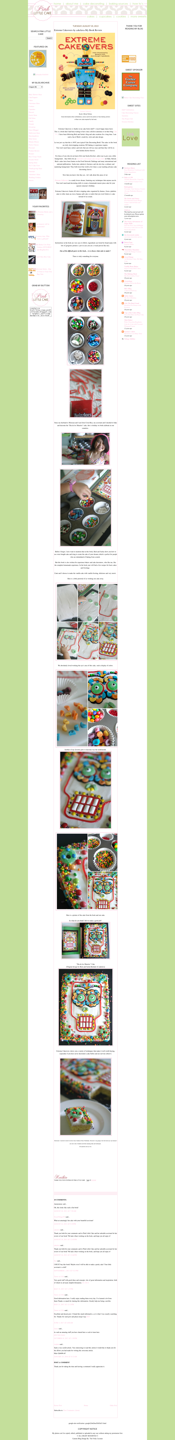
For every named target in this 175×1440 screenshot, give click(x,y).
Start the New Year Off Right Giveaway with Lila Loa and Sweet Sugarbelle (133, 227)
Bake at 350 (128, 177)
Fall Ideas (32, 118)
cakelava (57, 1230)
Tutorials (32, 171)
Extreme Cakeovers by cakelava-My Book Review (78, 30)
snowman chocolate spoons (133, 237)
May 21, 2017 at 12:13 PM (64, 1304)
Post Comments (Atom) (71, 1410)
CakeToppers (33, 97)
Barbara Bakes (129, 168)
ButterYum (128, 242)
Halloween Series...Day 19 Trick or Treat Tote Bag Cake (43, 271)
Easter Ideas (33, 115)
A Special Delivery (130, 290)
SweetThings (128, 257)
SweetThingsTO (59, 1217)
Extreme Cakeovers (85, 111)
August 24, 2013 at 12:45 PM (65, 1239)
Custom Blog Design (79, 1439)
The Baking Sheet (130, 274)
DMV (88, 1316)
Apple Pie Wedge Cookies (132, 252)
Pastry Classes (34, 145)
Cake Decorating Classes (130, 113)
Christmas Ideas (34, 103)
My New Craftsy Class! (131, 276)
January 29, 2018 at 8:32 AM (65, 1356)
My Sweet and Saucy (131, 198)
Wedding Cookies (35, 177)
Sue (55, 1261)
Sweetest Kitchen (127, 122)
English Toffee (129, 244)
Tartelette (125, 116)
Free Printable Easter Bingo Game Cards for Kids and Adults (133, 202)
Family (31, 121)
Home (86, 1405)
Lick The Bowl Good (131, 303)
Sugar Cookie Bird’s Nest (132, 268)
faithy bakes (128, 296)
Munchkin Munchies (131, 249)
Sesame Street (33, 159)
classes (31, 180)
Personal (32, 148)
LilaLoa (127, 210)
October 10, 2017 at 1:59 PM (65, 1338)
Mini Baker (128, 320)
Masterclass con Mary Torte (133, 333)
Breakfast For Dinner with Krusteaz (132, 306)
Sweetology (128, 281)
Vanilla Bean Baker (131, 266)
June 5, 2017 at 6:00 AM (63, 1323)
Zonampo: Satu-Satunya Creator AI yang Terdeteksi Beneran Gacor (134, 191)
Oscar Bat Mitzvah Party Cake (134, 315)
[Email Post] (87, 1180)
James (56, 1328)
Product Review (34, 151)
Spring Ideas (33, 162)
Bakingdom (128, 187)
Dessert (31, 112)
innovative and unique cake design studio (90, 159)
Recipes (31, 153)
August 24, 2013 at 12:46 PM (65, 1255)
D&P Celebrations (128, 110)
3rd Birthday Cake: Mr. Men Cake (133, 260)
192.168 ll (85, 1283)
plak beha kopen (59, 1335)
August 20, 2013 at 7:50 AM (65, 1211)
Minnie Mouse (34, 142)
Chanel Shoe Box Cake (43, 257)
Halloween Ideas (34, 133)
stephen (56, 1344)
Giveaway (32, 127)
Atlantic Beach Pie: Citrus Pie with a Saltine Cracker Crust (134, 180)
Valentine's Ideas (34, 174)
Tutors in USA (59, 1276)
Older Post (113, 1405)
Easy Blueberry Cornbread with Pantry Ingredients (134, 171)
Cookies (31, 106)
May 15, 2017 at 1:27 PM (63, 1289)
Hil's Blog (127, 288)
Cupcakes (32, 109)
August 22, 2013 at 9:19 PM (65, 1224)
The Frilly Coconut (96, 1439)
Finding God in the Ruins (132, 283)
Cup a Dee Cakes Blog (132, 312)
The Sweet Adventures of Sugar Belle (133, 222)
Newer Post (58, 1405)
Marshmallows (34, 136)
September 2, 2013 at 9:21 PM (66, 1270)
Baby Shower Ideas (35, 94)
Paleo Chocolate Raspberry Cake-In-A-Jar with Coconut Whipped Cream (133, 324)
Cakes (31, 100)
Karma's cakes (129, 331)
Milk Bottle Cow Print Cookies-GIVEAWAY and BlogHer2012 (43, 247)
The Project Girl (127, 119)
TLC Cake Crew (34, 165)
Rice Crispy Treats (35, 156)
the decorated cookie (131, 235)
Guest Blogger (34, 130)
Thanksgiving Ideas (35, 168)
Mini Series (33, 139)
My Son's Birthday (130, 298)
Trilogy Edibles (129, 339)
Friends (31, 124)
